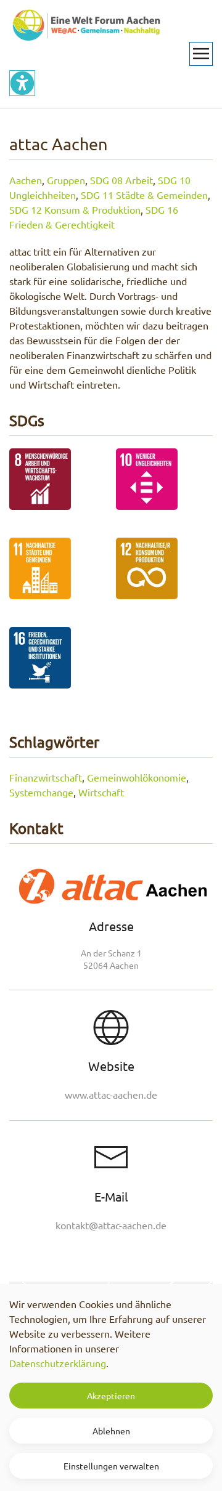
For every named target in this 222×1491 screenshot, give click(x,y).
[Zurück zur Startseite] (86, 24)
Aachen (25, 180)
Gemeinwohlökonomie (136, 777)
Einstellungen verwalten (111, 1465)
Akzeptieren (111, 1395)
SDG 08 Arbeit (121, 180)
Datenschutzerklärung (57, 1363)
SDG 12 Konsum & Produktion (75, 209)
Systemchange (41, 792)
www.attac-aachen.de (111, 1094)
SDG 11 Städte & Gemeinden (144, 194)
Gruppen (66, 180)
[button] (201, 54)
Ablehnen (111, 1430)
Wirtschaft (101, 792)
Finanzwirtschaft (45, 777)
